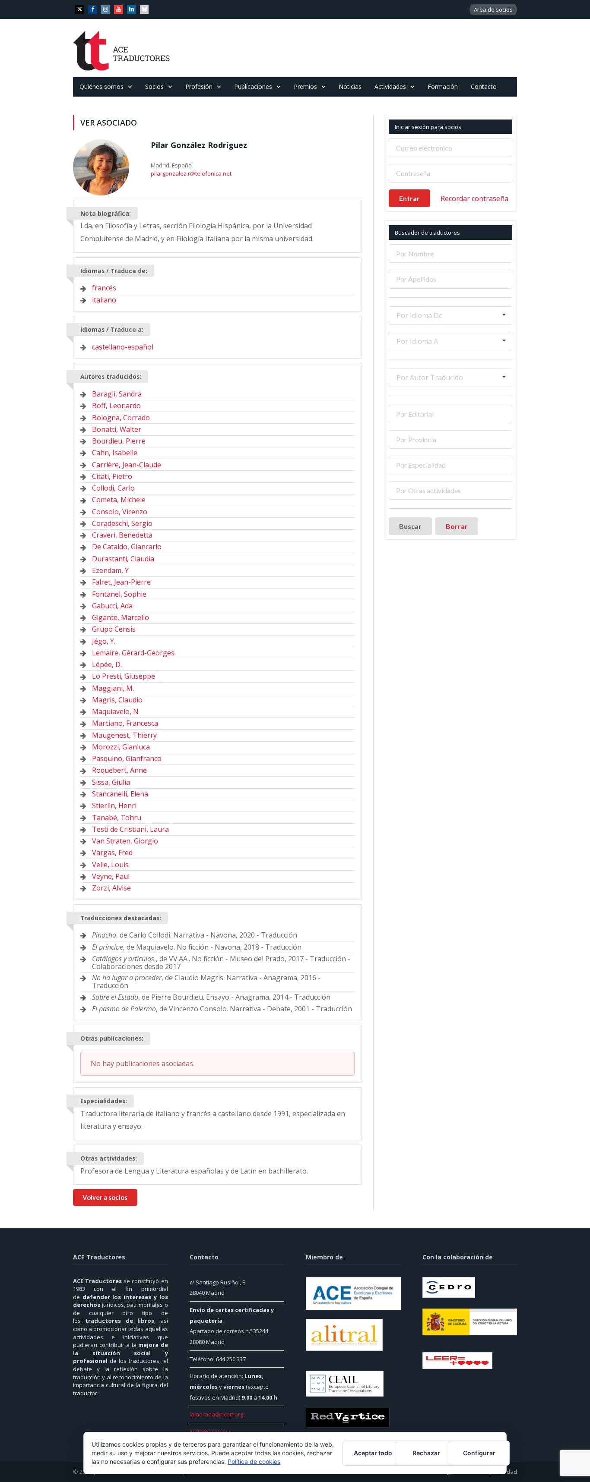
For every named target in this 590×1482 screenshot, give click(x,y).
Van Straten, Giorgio (125, 841)
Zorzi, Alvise (111, 888)
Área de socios (493, 9)
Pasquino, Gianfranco (127, 758)
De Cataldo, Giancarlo (127, 546)
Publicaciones (253, 86)
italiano (104, 300)
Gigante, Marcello (120, 617)
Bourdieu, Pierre (119, 441)
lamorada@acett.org (216, 1414)
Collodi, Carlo (113, 488)
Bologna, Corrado (121, 417)
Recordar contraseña (474, 198)
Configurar (479, 1453)
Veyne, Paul (111, 876)
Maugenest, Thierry (124, 735)
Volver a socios (104, 1197)
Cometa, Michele (119, 499)
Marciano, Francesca (125, 723)
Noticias (350, 86)
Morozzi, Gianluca (121, 747)
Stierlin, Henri (114, 805)
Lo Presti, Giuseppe (123, 676)
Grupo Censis (114, 629)
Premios (305, 86)
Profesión (199, 86)
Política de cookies (254, 1461)
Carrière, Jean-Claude (126, 464)
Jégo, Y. (103, 641)
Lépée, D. (107, 664)
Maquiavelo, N (115, 711)
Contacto (484, 86)
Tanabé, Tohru (116, 817)
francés (104, 288)
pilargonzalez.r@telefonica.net (191, 173)
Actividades (390, 86)
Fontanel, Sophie (119, 594)
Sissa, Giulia (111, 782)
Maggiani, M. (113, 688)
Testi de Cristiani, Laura (130, 829)
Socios (154, 86)
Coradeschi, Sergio (122, 523)
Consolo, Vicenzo (119, 511)
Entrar (409, 198)
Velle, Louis (110, 864)
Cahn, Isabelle (114, 452)
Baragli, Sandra (117, 394)
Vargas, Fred (112, 852)
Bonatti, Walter (116, 429)
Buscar (410, 526)
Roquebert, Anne (119, 770)
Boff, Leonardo (116, 405)
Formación (443, 86)
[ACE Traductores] (121, 48)
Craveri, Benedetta (122, 535)
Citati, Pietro (112, 476)
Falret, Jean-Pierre (121, 582)
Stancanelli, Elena (120, 794)
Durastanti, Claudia (123, 558)
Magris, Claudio (117, 700)
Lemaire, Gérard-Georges (133, 653)
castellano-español (122, 347)
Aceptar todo (373, 1453)
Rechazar (426, 1453)
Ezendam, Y (110, 570)
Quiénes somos (101, 86)
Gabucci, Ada (112, 605)
